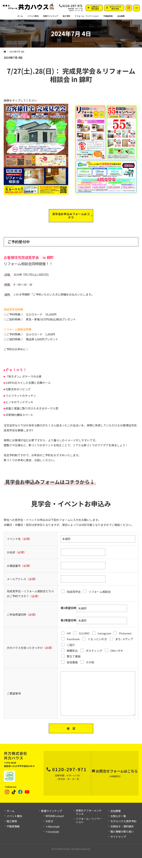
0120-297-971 (72, 5)
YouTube (27, 792)
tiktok (13, 792)
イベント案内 (14, 816)
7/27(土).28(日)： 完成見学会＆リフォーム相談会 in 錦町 (71, 75)
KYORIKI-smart (54, 816)
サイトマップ (118, 836)
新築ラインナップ (51, 811)
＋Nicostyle (52, 826)
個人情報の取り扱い (122, 831)
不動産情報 (108, 16)
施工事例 (12, 821)
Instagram (7, 792)
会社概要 (115, 811)
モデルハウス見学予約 (123, 821)
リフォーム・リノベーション (89, 820)
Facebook (20, 792)
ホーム (10, 811)
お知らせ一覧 (118, 816)
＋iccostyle (52, 831)
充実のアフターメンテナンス (89, 812)
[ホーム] (5, 51)
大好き (49, 821)
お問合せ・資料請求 (122, 826)
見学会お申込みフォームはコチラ (71, 215)
